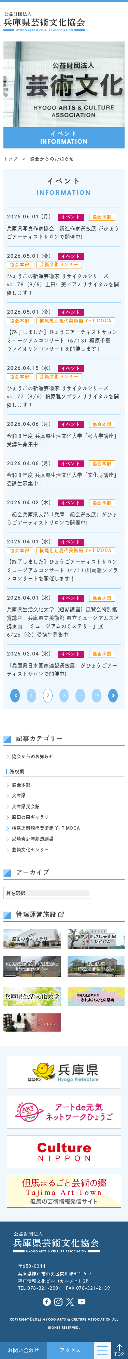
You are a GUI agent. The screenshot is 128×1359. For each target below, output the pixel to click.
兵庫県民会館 (26, 806)
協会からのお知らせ (33, 756)
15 (96, 695)
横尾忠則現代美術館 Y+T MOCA (76, 320)
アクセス (70, 1350)
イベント (71, 217)
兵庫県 (19, 795)
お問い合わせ (23, 1350)
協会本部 (102, 217)
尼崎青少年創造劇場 (33, 839)
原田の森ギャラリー (33, 817)
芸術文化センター (59, 264)
